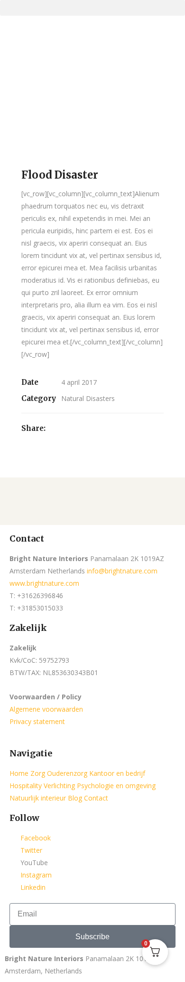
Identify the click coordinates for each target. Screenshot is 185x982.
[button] (92, 8)
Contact (96, 797)
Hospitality (25, 785)
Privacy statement (37, 721)
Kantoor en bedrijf (117, 773)
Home (18, 773)
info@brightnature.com (122, 570)
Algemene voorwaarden (46, 709)
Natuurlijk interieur (37, 797)
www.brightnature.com (44, 583)
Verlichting (59, 785)
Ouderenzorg (67, 773)
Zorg (37, 773)
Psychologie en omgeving (116, 785)
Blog (75, 797)
